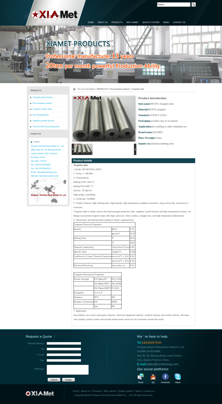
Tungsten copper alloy (42, 109)
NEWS (166, 22)
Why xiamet (110, 391)
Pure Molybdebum (41, 115)
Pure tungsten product (42, 103)
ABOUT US (103, 22)
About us (85, 391)
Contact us (149, 391)
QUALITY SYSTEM (151, 22)
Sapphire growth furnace (43, 121)
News (138, 391)
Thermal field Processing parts (46, 126)
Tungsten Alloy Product (43, 97)
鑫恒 (56, 13)
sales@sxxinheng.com (162, 364)
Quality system (125, 391)
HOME (91, 22)
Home (92, 89)
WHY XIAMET (132, 22)
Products (97, 391)
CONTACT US (179, 22)
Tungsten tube (137, 89)
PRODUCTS (117, 22)
